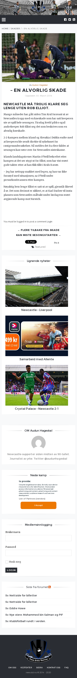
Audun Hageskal (40, 85)
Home (5, 28)
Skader (15, 28)
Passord (10, 547)
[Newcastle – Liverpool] (36, 286)
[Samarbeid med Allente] (36, 336)
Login (49, 221)
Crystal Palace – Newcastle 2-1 (37, 408)
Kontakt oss (53, 667)
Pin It (56, 243)
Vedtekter (26, 667)
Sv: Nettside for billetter (21, 595)
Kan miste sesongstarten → (38, 234)
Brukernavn (12, 532)
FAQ (66, 667)
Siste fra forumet (37, 587)
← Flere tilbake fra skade (39, 229)
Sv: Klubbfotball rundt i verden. (25, 621)
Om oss (12, 667)
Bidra (39, 667)
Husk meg (15, 561)
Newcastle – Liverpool (36, 309)
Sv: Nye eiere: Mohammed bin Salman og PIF (34, 614)
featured (40, 247)
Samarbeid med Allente (37, 359)
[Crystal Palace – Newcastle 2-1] (36, 385)
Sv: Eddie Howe (15, 608)
